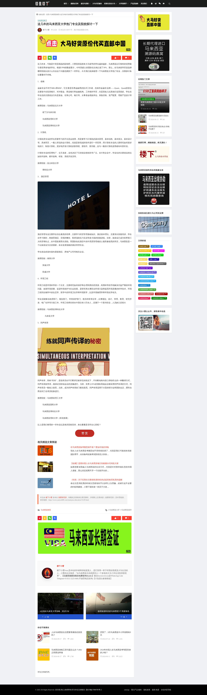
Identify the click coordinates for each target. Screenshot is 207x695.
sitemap (126, 690)
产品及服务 (134, 3)
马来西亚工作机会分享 (147, 272)
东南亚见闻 (144, 246)
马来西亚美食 (144, 298)
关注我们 (144, 3)
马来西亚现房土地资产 (147, 290)
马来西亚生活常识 (146, 294)
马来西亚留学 (127, 510)
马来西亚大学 (114, 510)
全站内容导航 (166, 690)
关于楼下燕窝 (157, 246)
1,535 (120, 639)
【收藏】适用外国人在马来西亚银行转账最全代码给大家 (94, 463)
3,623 (120, 656)
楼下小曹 (46, 30)
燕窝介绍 (143, 259)
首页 (65, 3)
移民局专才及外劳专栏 (157, 264)
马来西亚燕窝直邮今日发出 (158, 116)
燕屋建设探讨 (144, 255)
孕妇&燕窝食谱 (144, 251)
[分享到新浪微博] (40, 58)
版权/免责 (155, 690)
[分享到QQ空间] (45, 58)
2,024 (55, 30)
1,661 (72, 639)
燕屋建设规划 (157, 255)
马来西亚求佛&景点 (146, 277)
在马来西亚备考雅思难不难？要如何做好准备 (90, 447)
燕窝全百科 (74, 3)
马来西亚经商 (161, 294)
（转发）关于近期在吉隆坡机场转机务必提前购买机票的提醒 (96, 480)
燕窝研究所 (62, 497)
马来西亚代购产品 (145, 268)
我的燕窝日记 (158, 251)
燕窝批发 (143, 264)
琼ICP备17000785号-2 (94, 690)
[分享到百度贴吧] (55, 58)
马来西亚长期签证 (159, 298)
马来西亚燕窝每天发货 (147, 281)
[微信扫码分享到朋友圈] (50, 58)
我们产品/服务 (136, 690)
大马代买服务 (97, 3)
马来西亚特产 (144, 285)
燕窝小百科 (154, 259)
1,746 (72, 656)
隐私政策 (147, 690)
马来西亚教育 (55, 14)
